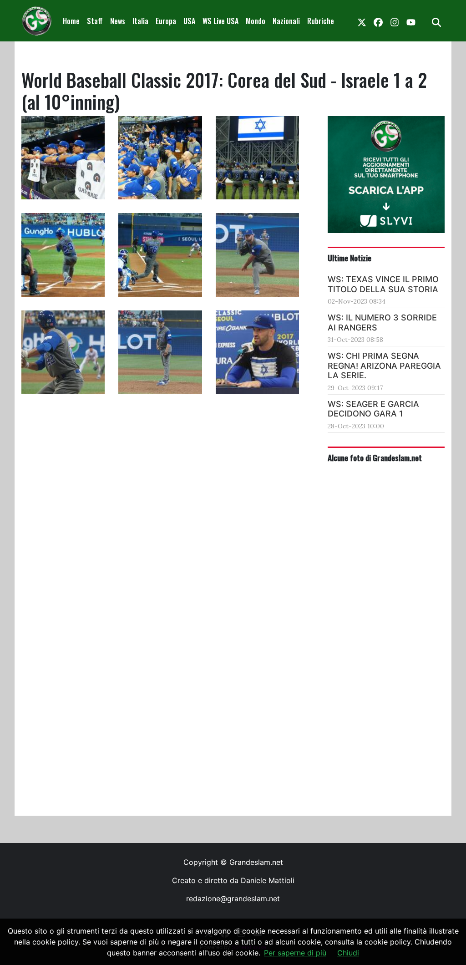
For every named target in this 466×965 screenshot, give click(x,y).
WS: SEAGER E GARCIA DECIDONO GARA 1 (373, 409)
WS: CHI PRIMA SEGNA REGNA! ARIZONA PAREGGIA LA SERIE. (384, 365)
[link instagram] (394, 20)
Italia (140, 20)
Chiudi (348, 952)
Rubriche (320, 20)
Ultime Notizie (349, 258)
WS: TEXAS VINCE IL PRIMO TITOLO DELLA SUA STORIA (383, 284)
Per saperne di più (295, 952)
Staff (95, 20)
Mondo (255, 20)
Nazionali (286, 20)
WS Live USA (220, 20)
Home (71, 20)
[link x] (362, 20)
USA (189, 20)
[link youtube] (411, 20)
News (117, 20)
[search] (436, 20)
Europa (166, 20)
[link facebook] (378, 20)
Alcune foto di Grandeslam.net (375, 457)
